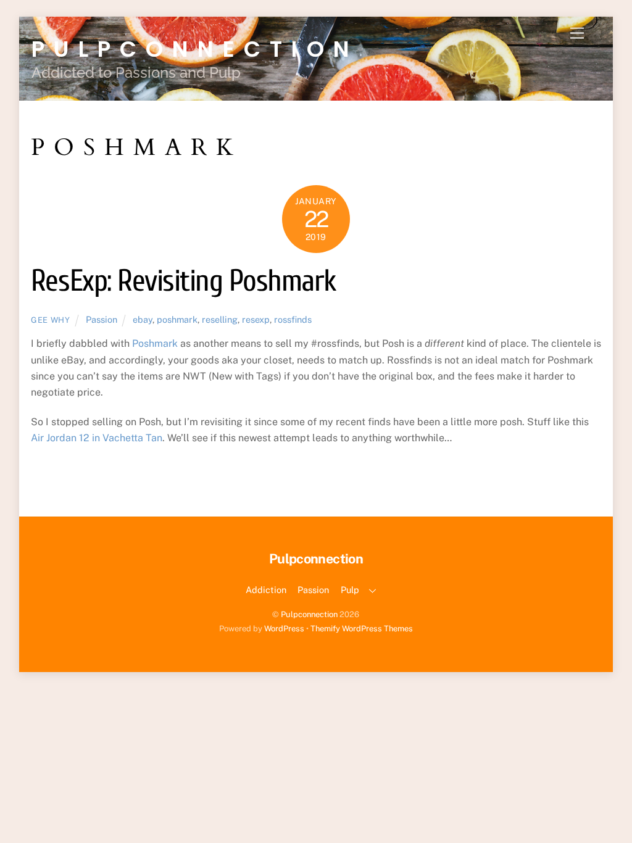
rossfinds (293, 319)
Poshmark (155, 343)
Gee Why (50, 320)
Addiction (266, 589)
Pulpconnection (309, 614)
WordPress (284, 628)
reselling (220, 319)
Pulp (350, 589)
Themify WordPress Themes (361, 628)
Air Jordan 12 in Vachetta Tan (96, 438)
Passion (101, 319)
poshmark (177, 319)
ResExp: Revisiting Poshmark (183, 281)
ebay (142, 319)
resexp (256, 319)
